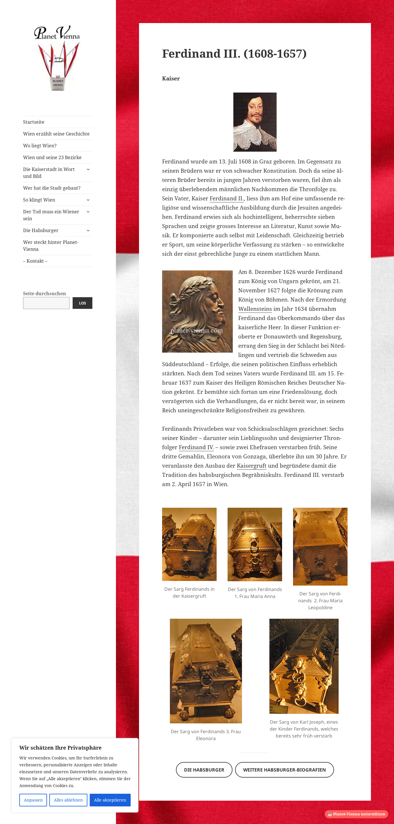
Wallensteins (255, 309)
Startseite (33, 122)
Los (82, 303)
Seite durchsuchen (44, 293)
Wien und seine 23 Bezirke (52, 157)
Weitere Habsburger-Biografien (284, 770)
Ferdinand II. (227, 198)
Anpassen (33, 800)
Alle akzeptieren (110, 800)
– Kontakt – (35, 261)
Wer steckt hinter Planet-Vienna (50, 245)
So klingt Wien (39, 200)
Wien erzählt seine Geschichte (56, 134)
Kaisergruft (252, 465)
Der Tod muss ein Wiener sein (51, 215)
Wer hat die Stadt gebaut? (51, 188)
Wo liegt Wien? (40, 145)
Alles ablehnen (68, 800)
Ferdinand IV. (196, 447)
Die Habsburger (41, 230)
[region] (75, 775)
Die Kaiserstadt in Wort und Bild (49, 172)
